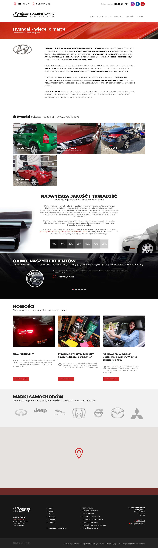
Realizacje (118, 16)
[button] (79, 453)
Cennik (109, 16)
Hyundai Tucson (24, 148)
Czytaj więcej (21, 379)
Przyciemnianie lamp (90, 522)
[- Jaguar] (40, 412)
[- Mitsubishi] (118, 413)
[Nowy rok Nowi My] (34, 331)
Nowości (130, 16)
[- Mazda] (98, 413)
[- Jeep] (21, 410)
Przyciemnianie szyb (90, 511)
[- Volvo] (79, 413)
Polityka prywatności (71, 544)
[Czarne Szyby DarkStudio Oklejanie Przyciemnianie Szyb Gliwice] (34, 14)
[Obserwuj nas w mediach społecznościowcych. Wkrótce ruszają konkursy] (124, 331)
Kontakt (140, 16)
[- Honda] (60, 413)
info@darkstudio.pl (138, 524)
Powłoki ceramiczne (90, 528)
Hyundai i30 (22, 179)
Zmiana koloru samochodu (92, 519)
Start (92, 16)
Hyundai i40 (110, 148)
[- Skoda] (137, 414)
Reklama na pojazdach (91, 516)
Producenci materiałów (58, 528)
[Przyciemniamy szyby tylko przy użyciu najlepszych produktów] (79, 331)
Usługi (100, 16)
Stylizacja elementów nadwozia (94, 525)
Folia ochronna (88, 513)
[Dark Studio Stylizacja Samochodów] (21, 543)
